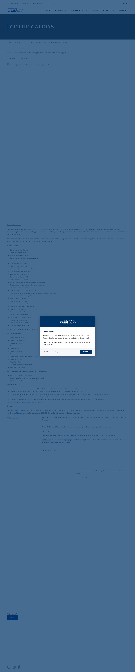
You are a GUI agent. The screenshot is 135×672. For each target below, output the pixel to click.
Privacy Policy (47, 345)
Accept (86, 352)
